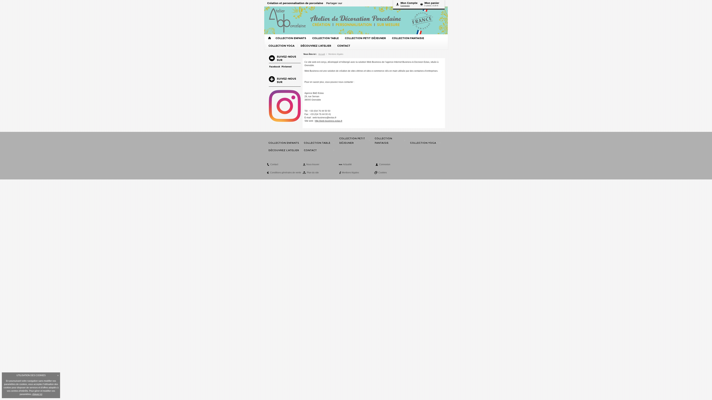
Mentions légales (350, 172)
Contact (274, 164)
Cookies (382, 172)
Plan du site (313, 172)
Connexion (405, 6)
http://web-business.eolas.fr (328, 121)
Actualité (347, 164)
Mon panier (431, 3)
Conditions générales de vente (285, 172)
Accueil (321, 54)
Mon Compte (409, 3)
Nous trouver (312, 164)
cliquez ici (37, 394)
